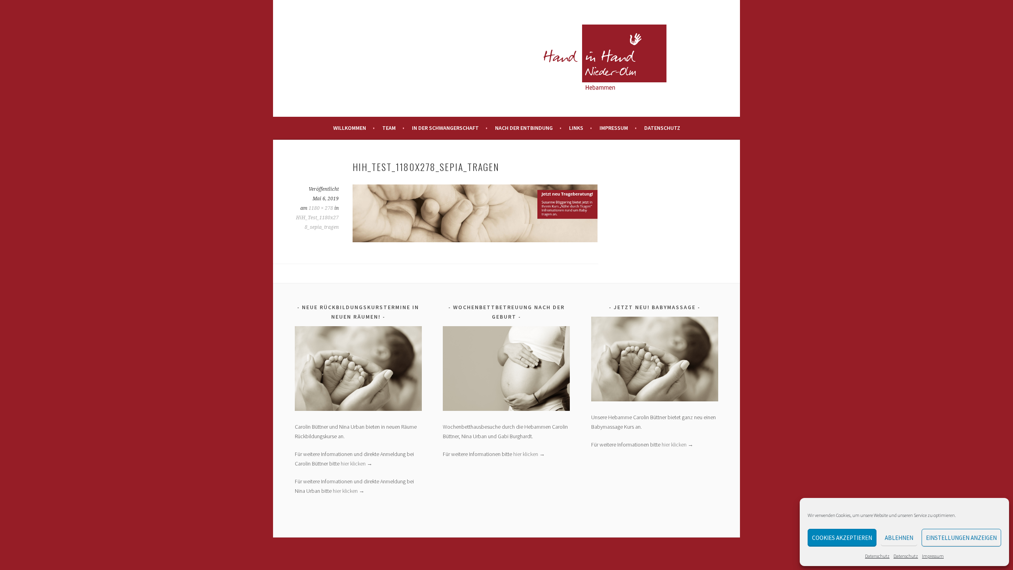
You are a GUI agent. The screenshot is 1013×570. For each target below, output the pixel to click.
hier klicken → (356, 463)
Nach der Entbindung (524, 127)
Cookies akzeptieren (842, 538)
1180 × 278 (321, 208)
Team (389, 127)
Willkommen (349, 127)
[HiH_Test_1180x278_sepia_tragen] (475, 240)
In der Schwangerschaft (445, 127)
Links (576, 127)
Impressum (933, 556)
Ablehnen (899, 538)
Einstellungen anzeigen (961, 538)
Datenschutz (877, 556)
